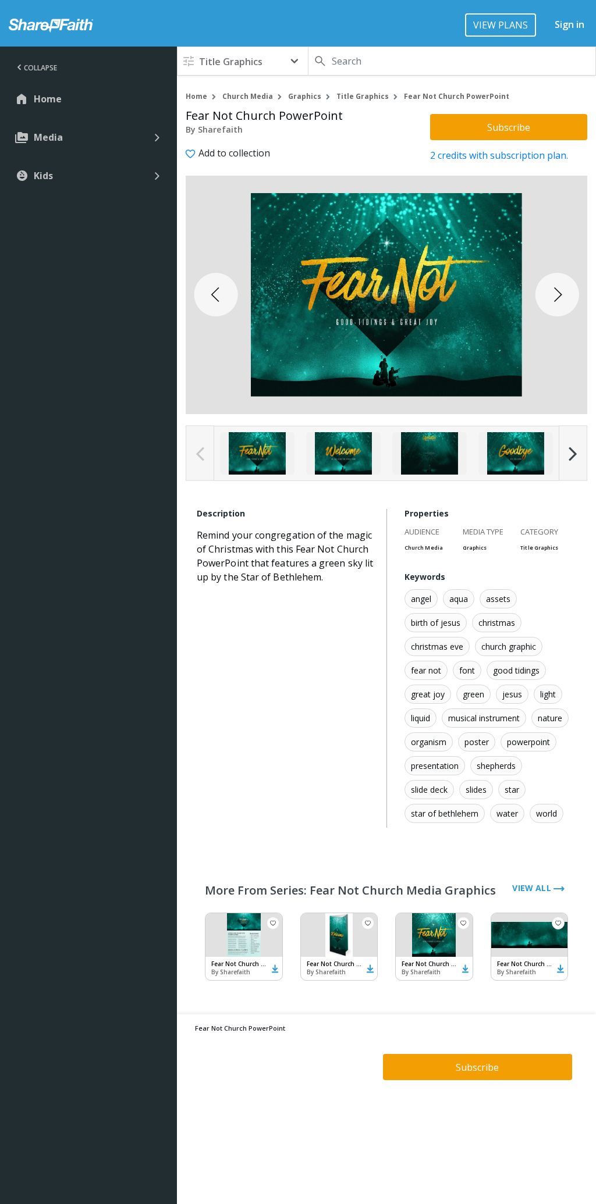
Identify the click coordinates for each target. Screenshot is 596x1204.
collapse (40, 68)
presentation (435, 765)
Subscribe (508, 127)
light (548, 694)
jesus (512, 694)
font (467, 670)
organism (428, 741)
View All (533, 887)
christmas (496, 622)
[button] (243, 60)
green (473, 694)
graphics (304, 96)
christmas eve (437, 646)
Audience (422, 531)
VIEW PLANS (500, 25)
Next (573, 453)
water (507, 813)
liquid (420, 718)
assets (498, 598)
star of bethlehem (444, 813)
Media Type (483, 531)
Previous (200, 453)
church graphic (508, 646)
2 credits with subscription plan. (499, 155)
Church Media (247, 96)
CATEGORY (539, 531)
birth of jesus (435, 622)
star (512, 789)
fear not (426, 670)
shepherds (496, 765)
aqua (458, 598)
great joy (428, 694)
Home (196, 96)
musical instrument (484, 718)
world (546, 813)
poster (476, 741)
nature (550, 718)
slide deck (429, 789)
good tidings (516, 670)
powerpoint (528, 741)
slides (476, 789)
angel (421, 598)
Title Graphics (362, 96)
